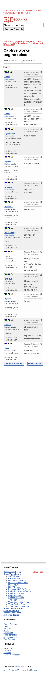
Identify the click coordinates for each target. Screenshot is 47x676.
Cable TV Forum (15, 578)
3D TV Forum (14, 576)
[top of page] (5, 72)
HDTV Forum (14, 587)
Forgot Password (10, 624)
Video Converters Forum (18, 602)
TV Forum (12, 600)
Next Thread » (35, 363)
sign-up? (14, 60)
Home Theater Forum (13, 608)
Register (7, 628)
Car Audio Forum (11, 611)
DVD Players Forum (17, 581)
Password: (29, 60)
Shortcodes (8, 633)
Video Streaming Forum (18, 606)
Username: (10, 60)
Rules (6, 631)
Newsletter (26, 670)
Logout (6, 626)
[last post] (8, 72)
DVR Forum (13, 585)
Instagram (7, 650)
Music (27, 13)
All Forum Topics (11, 615)
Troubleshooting (10, 635)
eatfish (7, 77)
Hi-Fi (18, 10)
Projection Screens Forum (19, 591)
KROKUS (8, 256)
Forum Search (13, 29)
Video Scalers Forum (17, 604)
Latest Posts (9, 10)
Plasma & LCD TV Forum (19, 589)
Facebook (7, 648)
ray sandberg (10, 233)
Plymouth (8, 161)
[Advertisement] (23, 466)
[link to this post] (11, 72)
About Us (6, 670)
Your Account (9, 639)
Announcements (10, 637)
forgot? (32, 60)
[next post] (6, 72)
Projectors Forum (15, 596)
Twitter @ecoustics (11, 655)
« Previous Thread (13, 363)
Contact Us (16, 670)
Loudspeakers (28, 10)
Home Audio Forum (12, 572)
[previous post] (6, 109)
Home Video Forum (12, 574)
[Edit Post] (41, 72)
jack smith (8, 187)
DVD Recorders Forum (18, 583)
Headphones (17, 13)
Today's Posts (38, 572)
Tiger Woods (9, 134)
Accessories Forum (12, 613)
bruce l (7, 348)
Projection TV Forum (17, 593)
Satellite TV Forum (16, 598)
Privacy (34, 670)
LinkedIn (7, 653)
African (7, 325)
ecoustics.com (18, 666)
